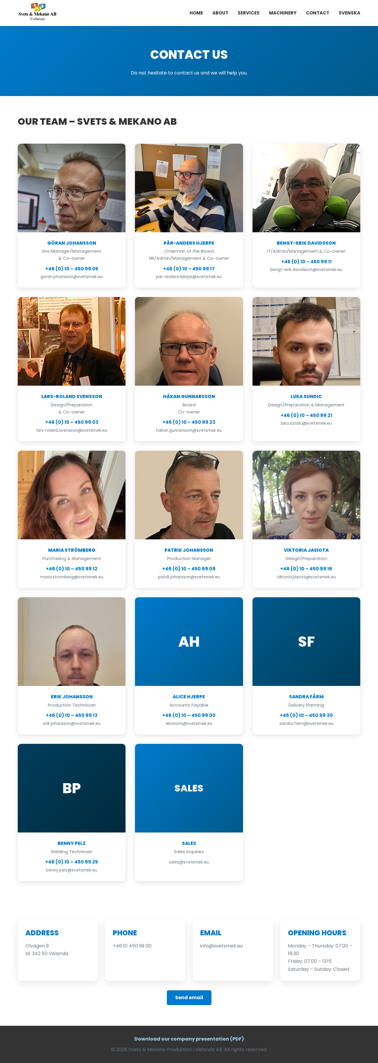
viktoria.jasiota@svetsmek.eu (306, 577)
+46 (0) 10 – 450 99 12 (71, 568)
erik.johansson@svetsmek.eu (71, 723)
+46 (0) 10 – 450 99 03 (71, 422)
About (220, 13)
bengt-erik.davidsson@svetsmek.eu (306, 269)
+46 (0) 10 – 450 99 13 (71, 715)
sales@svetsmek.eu (189, 862)
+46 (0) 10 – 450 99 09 (189, 568)
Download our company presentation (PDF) (189, 1039)
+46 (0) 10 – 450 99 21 (306, 415)
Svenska (349, 13)
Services (249, 13)
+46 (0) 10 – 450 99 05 (71, 268)
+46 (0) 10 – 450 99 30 (306, 715)
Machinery (282, 13)
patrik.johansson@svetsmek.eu (189, 577)
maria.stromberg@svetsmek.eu (71, 577)
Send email (189, 997)
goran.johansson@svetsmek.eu (71, 277)
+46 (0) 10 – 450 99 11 (306, 261)
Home (196, 13)
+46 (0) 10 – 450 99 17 (189, 268)
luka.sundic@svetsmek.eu (306, 423)
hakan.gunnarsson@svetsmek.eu (189, 430)
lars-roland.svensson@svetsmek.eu (71, 430)
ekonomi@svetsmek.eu (189, 723)
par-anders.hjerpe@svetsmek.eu (189, 277)
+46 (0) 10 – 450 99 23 (188, 422)
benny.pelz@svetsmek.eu (71, 870)
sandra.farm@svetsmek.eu (306, 723)
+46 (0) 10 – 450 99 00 (189, 715)
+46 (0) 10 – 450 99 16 (306, 568)
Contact (317, 13)
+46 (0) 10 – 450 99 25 (71, 861)
